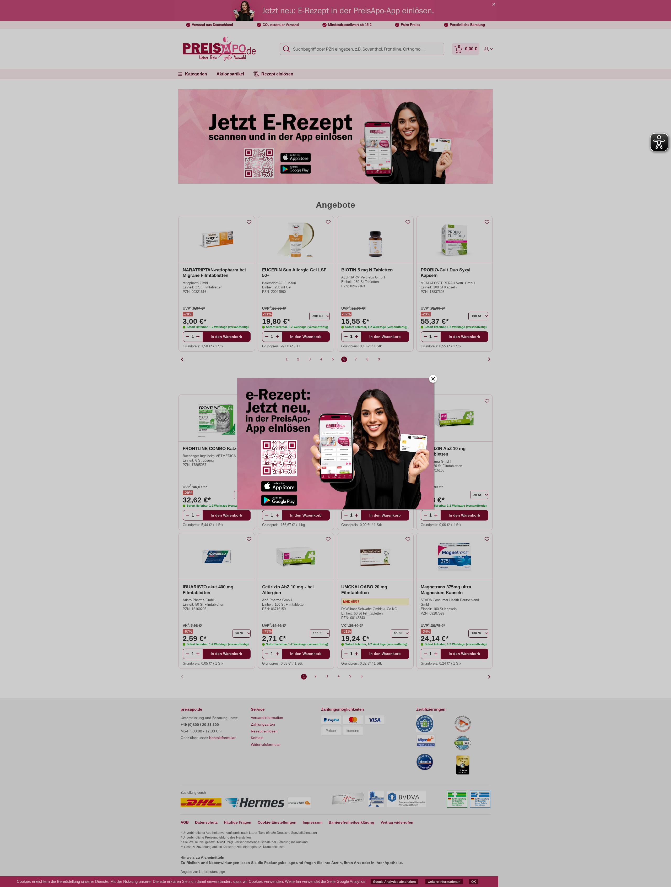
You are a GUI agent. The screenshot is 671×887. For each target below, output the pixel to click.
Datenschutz (206, 822)
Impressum (312, 822)
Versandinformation (267, 717)
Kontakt (257, 738)
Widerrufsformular (266, 744)
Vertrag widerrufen (397, 822)
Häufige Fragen (237, 822)
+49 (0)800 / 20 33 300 (200, 724)
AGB (185, 822)
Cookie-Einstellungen (277, 822)
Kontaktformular (222, 738)
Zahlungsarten (263, 724)
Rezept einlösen (264, 731)
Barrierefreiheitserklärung (351, 822)
